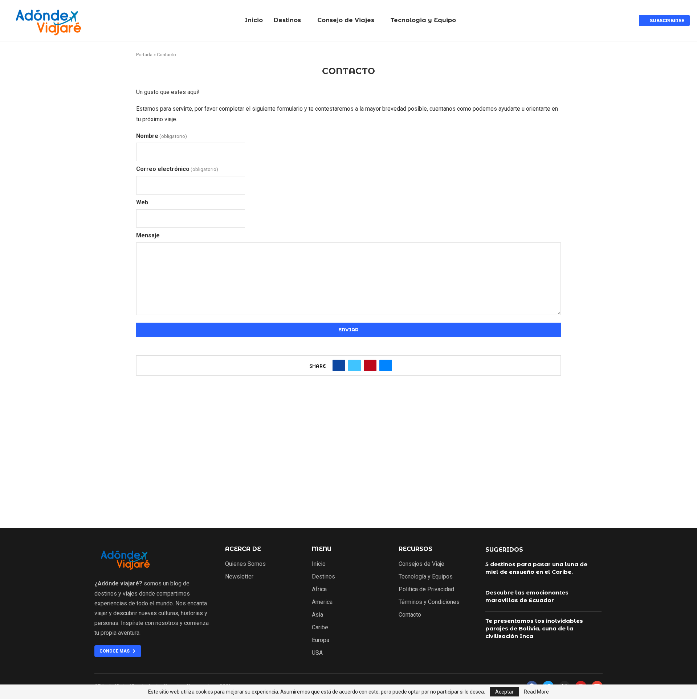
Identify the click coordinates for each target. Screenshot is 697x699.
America (322, 602)
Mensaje (148, 235)
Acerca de (243, 549)
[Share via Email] (385, 365)
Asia (317, 615)
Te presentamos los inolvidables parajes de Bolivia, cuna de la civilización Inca (534, 628)
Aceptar (504, 692)
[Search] (626, 21)
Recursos (415, 549)
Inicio (254, 20)
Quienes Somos (245, 564)
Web (142, 202)
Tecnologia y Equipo (423, 20)
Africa (319, 589)
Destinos (287, 20)
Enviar (348, 329)
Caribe (320, 627)
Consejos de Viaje (421, 564)
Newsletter (239, 577)
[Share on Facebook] (339, 365)
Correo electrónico (177, 168)
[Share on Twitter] (354, 365)
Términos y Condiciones (429, 602)
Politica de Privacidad (426, 589)
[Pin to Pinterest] (370, 365)
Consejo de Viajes (345, 20)
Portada (144, 54)
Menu (321, 549)
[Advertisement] (348, 459)
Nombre (161, 135)
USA (317, 653)
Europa (320, 640)
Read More (536, 691)
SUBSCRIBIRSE (666, 20)
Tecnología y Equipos (426, 577)
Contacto (410, 615)
